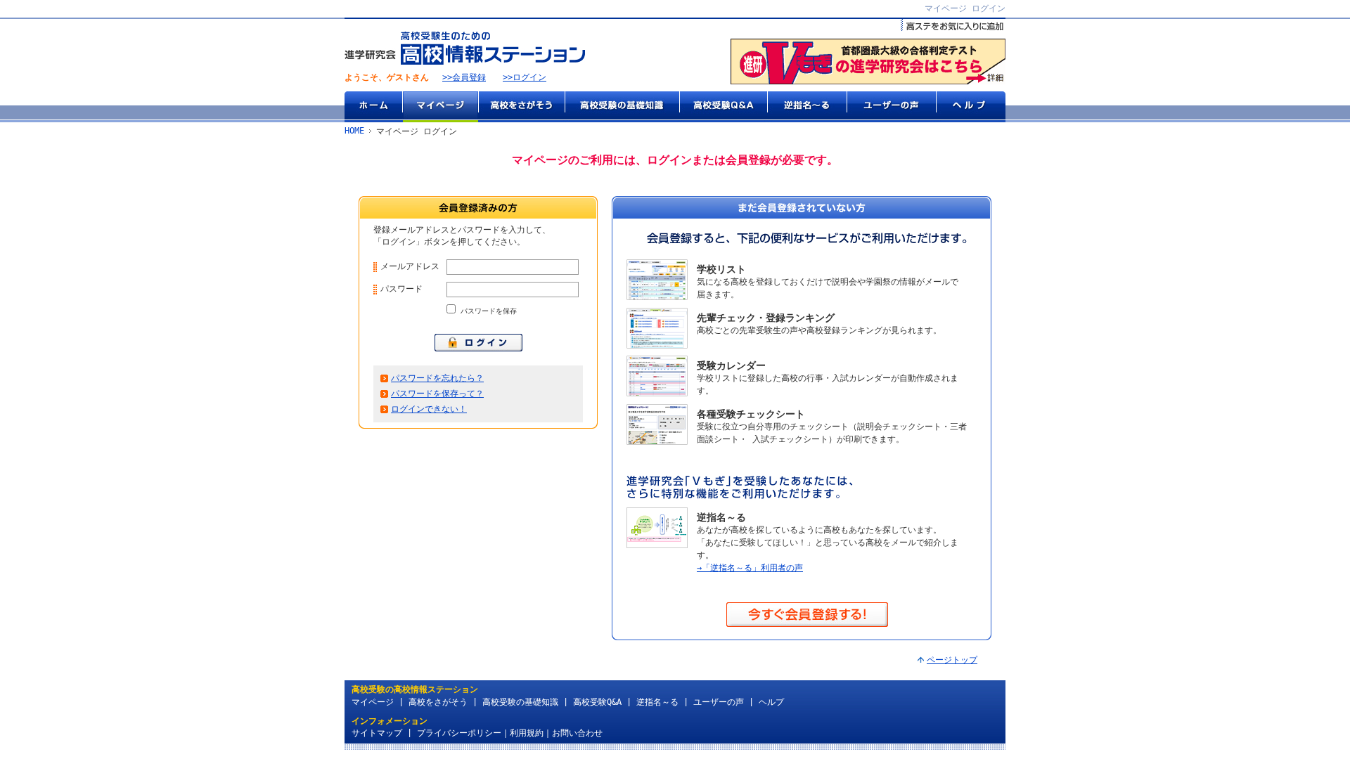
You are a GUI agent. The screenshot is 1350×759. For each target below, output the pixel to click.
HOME (354, 131)
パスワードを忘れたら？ (437, 378)
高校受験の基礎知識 (622, 106)
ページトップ (952, 660)
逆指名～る (807, 106)
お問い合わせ (577, 733)
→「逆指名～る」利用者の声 (750, 568)
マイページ (440, 106)
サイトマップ (377, 733)
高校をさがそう (521, 106)
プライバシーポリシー (459, 733)
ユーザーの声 (891, 106)
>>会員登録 (464, 77)
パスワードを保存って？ (437, 393)
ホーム (373, 106)
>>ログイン (524, 77)
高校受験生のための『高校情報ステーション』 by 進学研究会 (465, 48)
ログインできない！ (429, 409)
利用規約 (527, 733)
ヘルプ (970, 106)
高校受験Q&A (723, 106)
